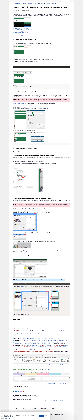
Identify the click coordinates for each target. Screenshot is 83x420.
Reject (46, 415)
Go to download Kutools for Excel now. (52, 143)
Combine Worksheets (18, 343)
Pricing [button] (34, 3)
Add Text (27, 345)
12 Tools (23, 345)
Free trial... (62, 100)
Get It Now (25, 251)
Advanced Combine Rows (34, 347)
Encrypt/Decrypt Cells (28, 343)
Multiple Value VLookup (35, 336)
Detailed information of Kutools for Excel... (49, 100)
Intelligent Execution (38, 330)
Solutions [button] (24, 3)
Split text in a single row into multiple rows (20, 32)
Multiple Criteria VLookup (24, 336)
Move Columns (37, 340)
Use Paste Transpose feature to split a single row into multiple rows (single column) (29, 33)
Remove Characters (33, 345)
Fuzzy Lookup (56, 336)
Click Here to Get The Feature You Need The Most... (47, 353)
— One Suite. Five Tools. (23, 0)
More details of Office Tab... (53, 383)
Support (48, 3)
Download (30, 3)
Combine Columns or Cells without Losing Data (52, 333)
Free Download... (63, 364)
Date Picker (66, 342)
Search (54, 3)
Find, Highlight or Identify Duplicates (27, 333)
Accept (41, 415)
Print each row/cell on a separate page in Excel (22, 321)
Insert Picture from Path (41, 346)
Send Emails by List (36, 343)
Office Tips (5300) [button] (42, 3)
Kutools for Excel (16, 250)
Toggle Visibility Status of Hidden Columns (49, 340)
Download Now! (59, 279)
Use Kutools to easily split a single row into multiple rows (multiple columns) (28, 35)
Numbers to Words (60, 346)
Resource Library (55, 342)
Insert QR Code (34, 346)
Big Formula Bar (35, 342)
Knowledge (25, 408)
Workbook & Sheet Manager (45, 342)
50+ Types (43, 345)
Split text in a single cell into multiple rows (20, 28)
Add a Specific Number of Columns (27, 340)
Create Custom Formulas (54, 330)
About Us (54, 408)
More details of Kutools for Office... (52, 400)
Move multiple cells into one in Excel (20, 324)
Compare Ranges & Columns (63, 340)
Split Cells (41, 347)
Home (17, 408)
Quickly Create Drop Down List (30, 338)
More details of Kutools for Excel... (52, 364)
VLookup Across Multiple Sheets (46, 336)
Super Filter (44, 343)
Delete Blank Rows (39, 333)
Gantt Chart (49, 345)
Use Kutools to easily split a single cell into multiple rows (24, 31)
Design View (29, 342)
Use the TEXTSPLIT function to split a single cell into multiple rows (26, 29)
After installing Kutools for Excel (18, 103)
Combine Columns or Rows (26, 286)
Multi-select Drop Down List (54, 338)
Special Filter (50, 343)
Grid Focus (23, 342)
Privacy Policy (44, 408)
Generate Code (46, 330)
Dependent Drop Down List (42, 338)
